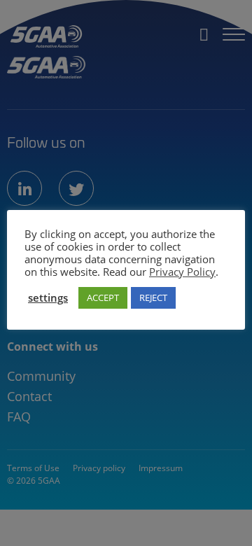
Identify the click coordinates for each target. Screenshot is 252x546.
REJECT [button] (153, 297)
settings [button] (48, 297)
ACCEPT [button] (103, 297)
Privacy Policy (182, 271)
